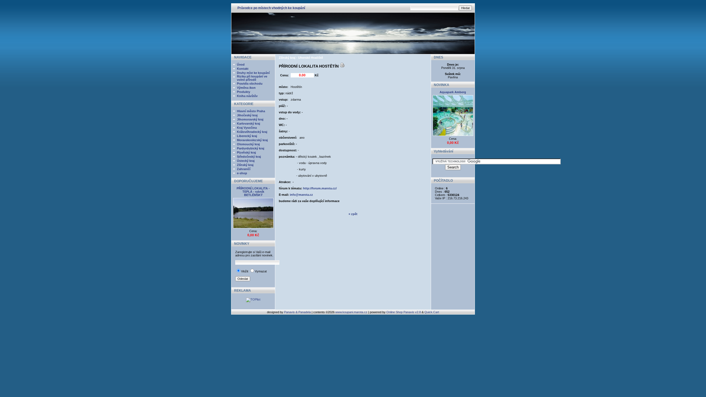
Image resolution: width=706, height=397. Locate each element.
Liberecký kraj (247, 136)
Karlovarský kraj (248, 123)
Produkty (243, 91)
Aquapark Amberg (453, 92)
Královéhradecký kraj (252, 131)
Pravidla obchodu (250, 83)
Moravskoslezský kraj (252, 140)
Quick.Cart (431, 312)
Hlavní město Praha (251, 111)
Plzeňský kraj (246, 152)
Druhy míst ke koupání (253, 72)
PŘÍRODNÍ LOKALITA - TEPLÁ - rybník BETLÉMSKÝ (253, 192)
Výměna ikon (246, 87)
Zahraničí (243, 169)
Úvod (241, 64)
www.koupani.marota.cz (351, 312)
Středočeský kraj (249, 156)
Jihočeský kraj (247, 115)
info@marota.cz (301, 194)
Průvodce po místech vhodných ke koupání (271, 8)
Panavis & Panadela (298, 312)
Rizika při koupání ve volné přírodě (252, 78)
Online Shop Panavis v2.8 (403, 312)
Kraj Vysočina (247, 127)
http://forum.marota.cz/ (320, 188)
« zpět (353, 214)
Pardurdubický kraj (250, 148)
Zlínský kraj (245, 165)
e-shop (242, 173)
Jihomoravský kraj (250, 119)
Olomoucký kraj (248, 144)
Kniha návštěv (247, 96)
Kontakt (242, 68)
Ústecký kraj (246, 160)
